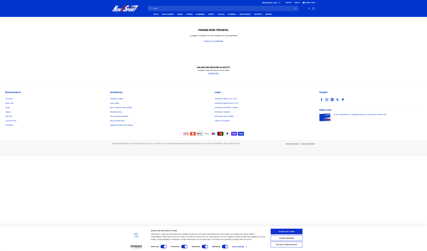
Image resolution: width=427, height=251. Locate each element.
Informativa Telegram (222, 112)
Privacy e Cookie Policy (307, 144)
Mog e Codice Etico (117, 121)
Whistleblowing (116, 112)
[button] (279, 3)
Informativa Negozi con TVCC (226, 99)
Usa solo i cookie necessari (286, 244)
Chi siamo (9, 99)
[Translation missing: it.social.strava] (337, 99)
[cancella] (295, 8)
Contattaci (9, 125)
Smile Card (310, 2)
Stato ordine (114, 103)
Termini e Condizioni (222, 121)
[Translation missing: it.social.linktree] (343, 99)
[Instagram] (327, 99)
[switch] (184, 246)
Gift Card (8, 116)
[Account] (309, 8)
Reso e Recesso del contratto (121, 107)
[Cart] (313, 8)
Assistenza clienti (116, 99)
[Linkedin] (332, 99)
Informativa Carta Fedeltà (224, 116)
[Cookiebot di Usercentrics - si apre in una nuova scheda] (136, 246)
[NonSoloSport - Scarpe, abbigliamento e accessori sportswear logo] (125, 8)
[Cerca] (150, 8)
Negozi (289, 2)
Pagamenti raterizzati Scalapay (121, 125)
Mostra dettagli (238, 247)
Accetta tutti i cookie (287, 231)
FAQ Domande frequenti (119, 116)
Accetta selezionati (286, 238)
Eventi (297, 2)
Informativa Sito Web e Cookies (226, 107)
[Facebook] (321, 99)
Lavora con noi (10, 121)
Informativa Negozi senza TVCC (227, 103)
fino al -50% (269, 3)
